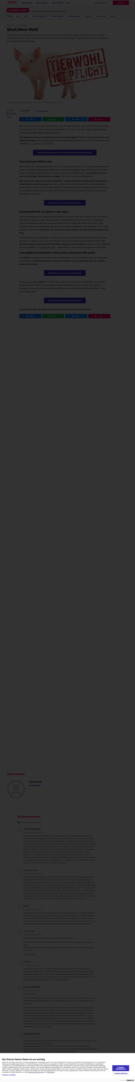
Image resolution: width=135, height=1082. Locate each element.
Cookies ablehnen (120, 1073)
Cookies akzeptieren (121, 1068)
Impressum (51, 1072)
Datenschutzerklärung (35, 1072)
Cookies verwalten (9, 1075)
